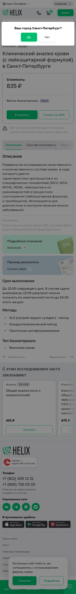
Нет (47, 37)
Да (29, 37)
